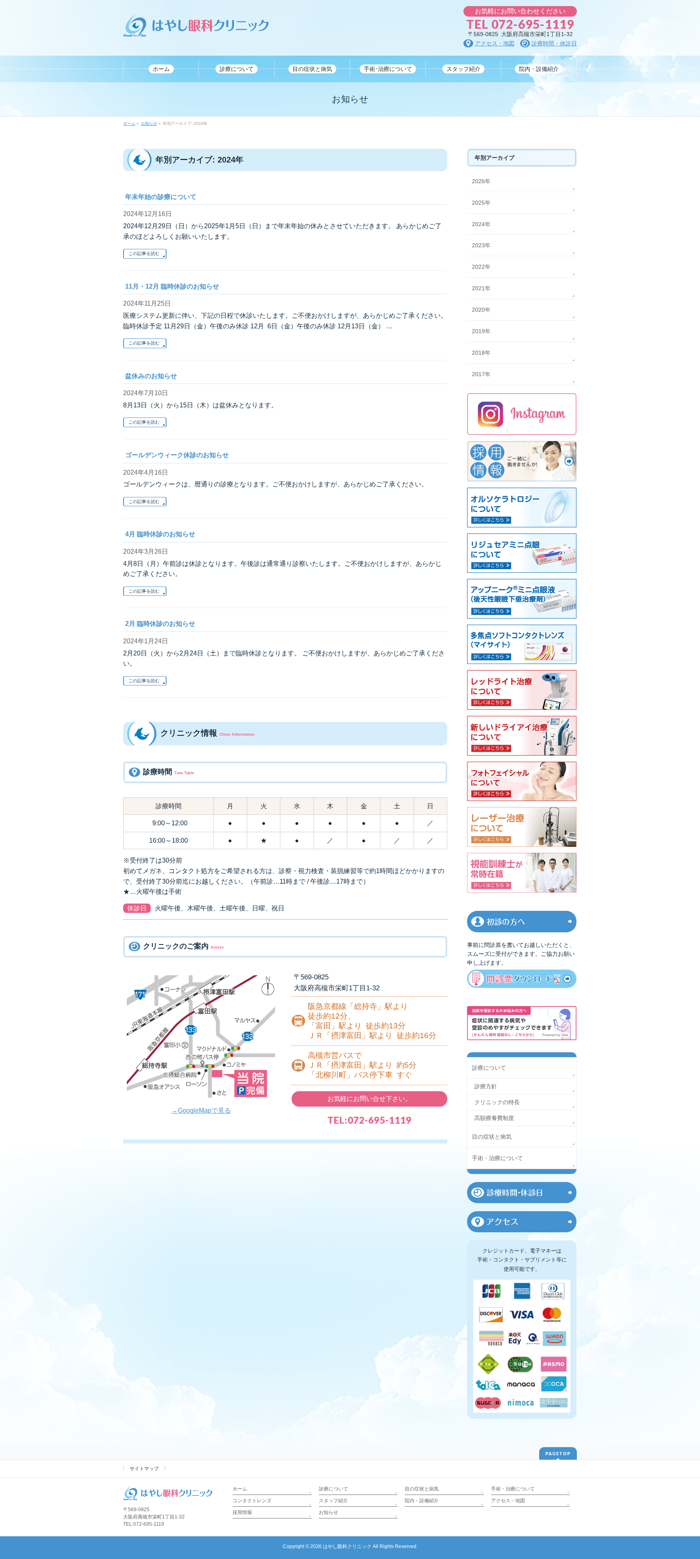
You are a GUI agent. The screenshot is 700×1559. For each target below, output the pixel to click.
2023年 (481, 245)
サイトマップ (144, 1468)
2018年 (481, 352)
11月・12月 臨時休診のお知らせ (172, 286)
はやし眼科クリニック (347, 1546)
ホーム (240, 1489)
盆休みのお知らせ (151, 376)
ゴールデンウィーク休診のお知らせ (177, 455)
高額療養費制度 (494, 1118)
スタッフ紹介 (333, 1500)
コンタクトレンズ (252, 1500)
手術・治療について (497, 1158)
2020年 (481, 309)
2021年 (481, 288)
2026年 (481, 181)
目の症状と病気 (492, 1136)
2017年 (481, 374)
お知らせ (328, 1512)
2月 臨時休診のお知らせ (160, 623)
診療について (489, 1067)
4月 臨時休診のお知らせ (160, 534)
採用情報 (242, 1512)
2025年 (481, 202)
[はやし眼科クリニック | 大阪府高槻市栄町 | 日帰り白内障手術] (196, 27)
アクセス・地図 (508, 1500)
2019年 (481, 331)
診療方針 (485, 1086)
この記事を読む (144, 253)
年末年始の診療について (160, 196)
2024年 (481, 224)
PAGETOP (558, 1453)
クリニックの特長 (497, 1102)
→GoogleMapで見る (201, 1110)
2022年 (481, 266)
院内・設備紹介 (422, 1500)
